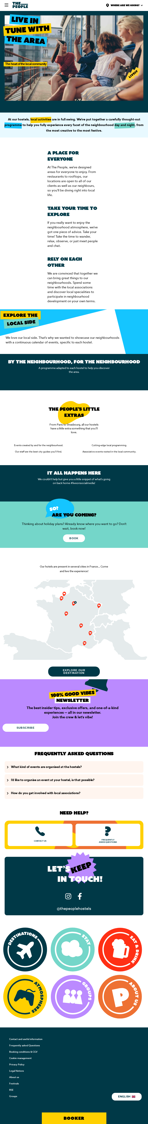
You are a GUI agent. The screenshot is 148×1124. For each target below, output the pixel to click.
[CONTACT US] (40, 835)
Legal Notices (16, 1071)
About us (14, 1077)
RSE (11, 1090)
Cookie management (20, 1058)
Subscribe (26, 727)
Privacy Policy (16, 1064)
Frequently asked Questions (24, 1045)
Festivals (14, 1083)
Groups (13, 1096)
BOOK (74, 538)
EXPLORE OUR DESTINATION (74, 671)
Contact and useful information (25, 1039)
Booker (74, 1118)
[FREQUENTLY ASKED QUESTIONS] (108, 835)
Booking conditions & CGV (23, 1052)
